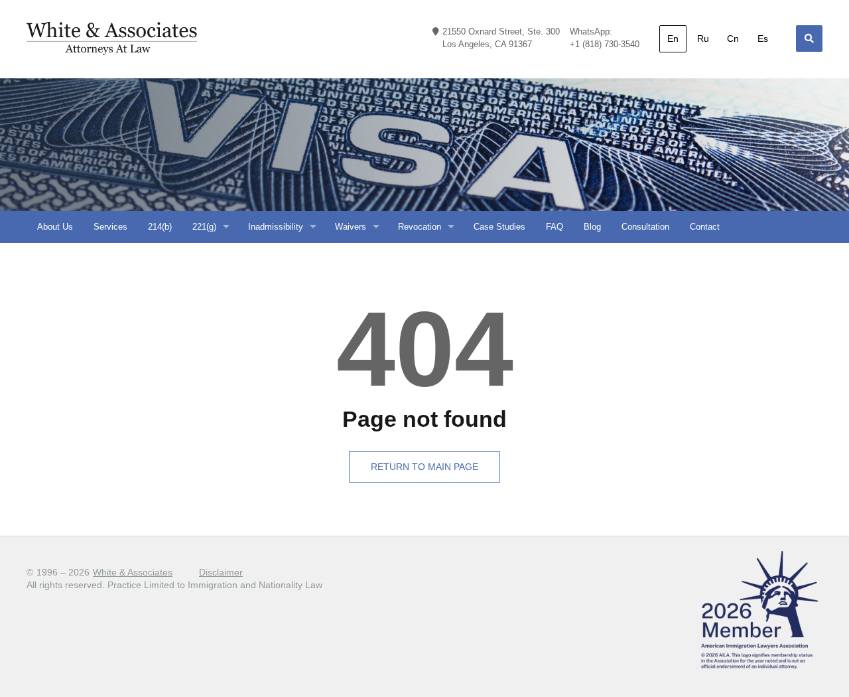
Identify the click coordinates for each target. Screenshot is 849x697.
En (673, 38)
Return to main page (424, 466)
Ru (703, 38)
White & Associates (132, 572)
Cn (733, 38)
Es (762, 38)
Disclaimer (221, 572)
